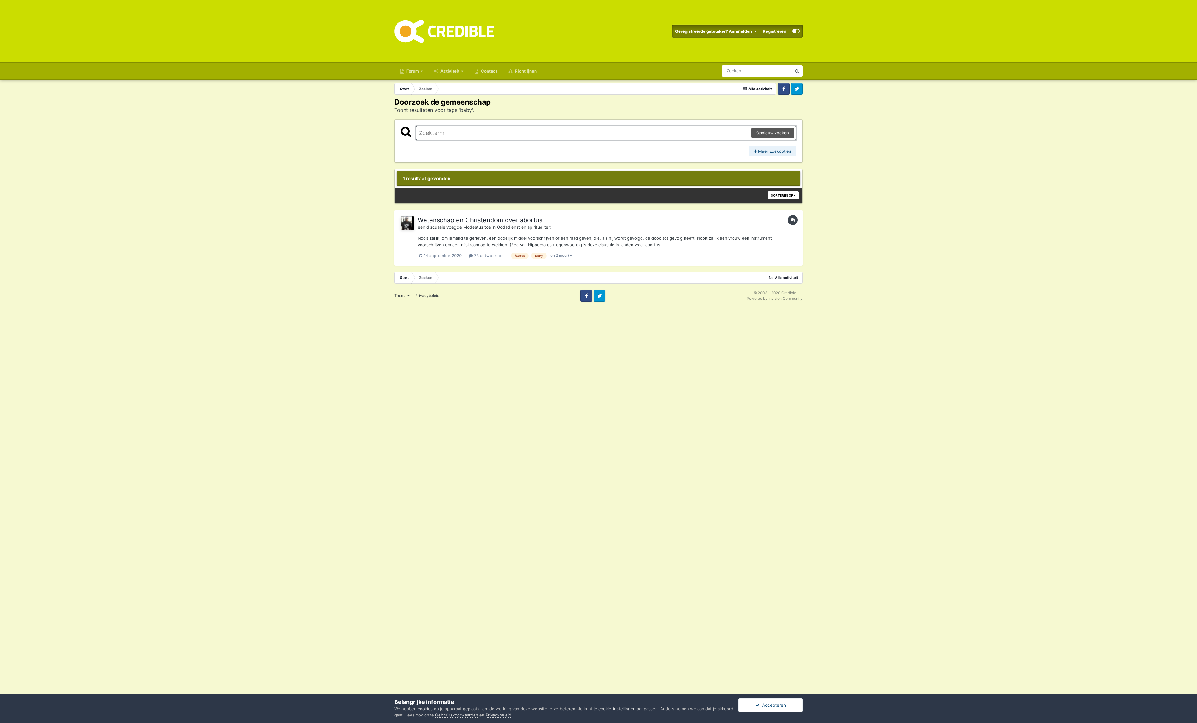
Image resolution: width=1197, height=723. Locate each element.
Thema (400, 295)
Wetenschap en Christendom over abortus (480, 220)
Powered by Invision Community (775, 298)
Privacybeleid (427, 295)
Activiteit (449, 71)
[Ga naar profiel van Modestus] (407, 223)
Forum (412, 71)
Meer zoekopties (774, 151)
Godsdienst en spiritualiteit (524, 227)
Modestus (473, 227)
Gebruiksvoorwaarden (456, 714)
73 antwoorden (488, 255)
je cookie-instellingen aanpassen (626, 708)
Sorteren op (782, 195)
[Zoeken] (797, 71)
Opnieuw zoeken (772, 132)
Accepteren (773, 705)
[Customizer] (796, 31)
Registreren (774, 31)
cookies (425, 708)
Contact (488, 71)
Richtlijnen (525, 71)
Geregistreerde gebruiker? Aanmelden (714, 31)
